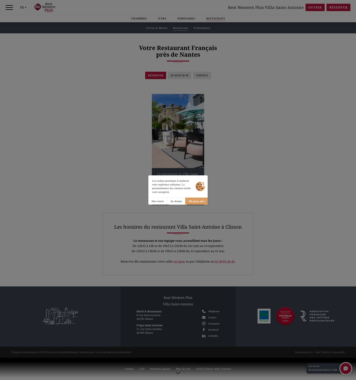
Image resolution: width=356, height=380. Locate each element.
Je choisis (176, 201)
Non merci (158, 201)
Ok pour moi (196, 201)
